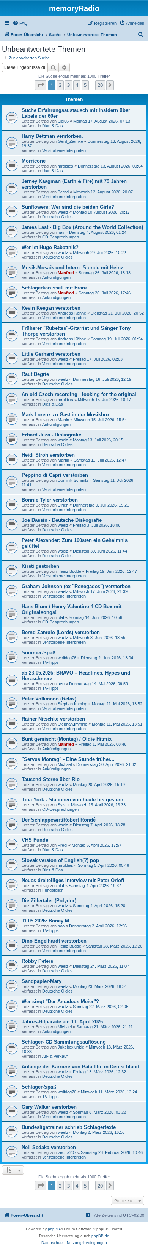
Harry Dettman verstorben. (52, 136)
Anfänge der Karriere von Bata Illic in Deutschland (80, 1066)
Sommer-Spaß (38, 652)
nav (61, 232)
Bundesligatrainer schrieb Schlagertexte (69, 1127)
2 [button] (60, 85)
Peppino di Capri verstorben (55, 475)
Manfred (66, 272)
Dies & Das (52, 125)
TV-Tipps (50, 662)
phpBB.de (100, 1236)
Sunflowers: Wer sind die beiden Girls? (68, 207)
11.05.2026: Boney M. (46, 921)
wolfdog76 (67, 657)
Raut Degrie (35, 374)
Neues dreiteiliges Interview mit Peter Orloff (73, 880)
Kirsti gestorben (40, 566)
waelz (63, 212)
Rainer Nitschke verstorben (53, 719)
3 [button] (68, 85)
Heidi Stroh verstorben (48, 455)
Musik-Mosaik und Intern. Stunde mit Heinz (72, 267)
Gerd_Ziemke (70, 141)
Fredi (62, 845)
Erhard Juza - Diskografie (51, 435)
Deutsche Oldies (57, 216)
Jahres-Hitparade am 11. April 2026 (62, 1022)
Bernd (63, 192)
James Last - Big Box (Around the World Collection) (82, 227)
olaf (61, 617)
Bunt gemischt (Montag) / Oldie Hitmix (67, 739)
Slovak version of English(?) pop (60, 860)
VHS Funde (35, 840)
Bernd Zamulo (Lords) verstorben (61, 632)
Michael (65, 764)
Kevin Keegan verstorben (51, 308)
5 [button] (85, 85)
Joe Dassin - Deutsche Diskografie (62, 520)
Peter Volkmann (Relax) (49, 699)
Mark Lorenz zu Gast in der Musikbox (66, 414)
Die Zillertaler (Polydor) (49, 900)
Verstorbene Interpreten (64, 150)
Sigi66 (63, 121)
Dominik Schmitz (73, 480)
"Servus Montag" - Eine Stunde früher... (68, 759)
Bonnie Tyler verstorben (50, 500)
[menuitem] (20, 23)
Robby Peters (37, 961)
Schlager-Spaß (39, 1087)
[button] (40, 85)
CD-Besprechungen (60, 237)
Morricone (34, 161)
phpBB (54, 1229)
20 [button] (100, 85)
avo (61, 683)
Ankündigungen (56, 277)
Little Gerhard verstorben (51, 354)
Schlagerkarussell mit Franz (55, 288)
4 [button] (77, 85)
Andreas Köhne (72, 313)
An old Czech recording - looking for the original (79, 394)
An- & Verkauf (55, 1056)
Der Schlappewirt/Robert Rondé (59, 820)
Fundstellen (52, 890)
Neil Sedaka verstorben (49, 1147)
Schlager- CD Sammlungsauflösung (64, 1042)
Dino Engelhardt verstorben (54, 941)
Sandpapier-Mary (41, 981)
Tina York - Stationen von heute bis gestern (72, 799)
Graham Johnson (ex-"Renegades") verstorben (76, 586)
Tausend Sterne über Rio (51, 779)
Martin (63, 419)
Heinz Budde (69, 571)
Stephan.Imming (72, 704)
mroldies (65, 166)
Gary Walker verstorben (49, 1107)
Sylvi (62, 804)
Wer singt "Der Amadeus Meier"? (60, 1001)
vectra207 (67, 1152)
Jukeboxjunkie (71, 1047)
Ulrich (63, 505)
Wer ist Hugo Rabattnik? (50, 247)
